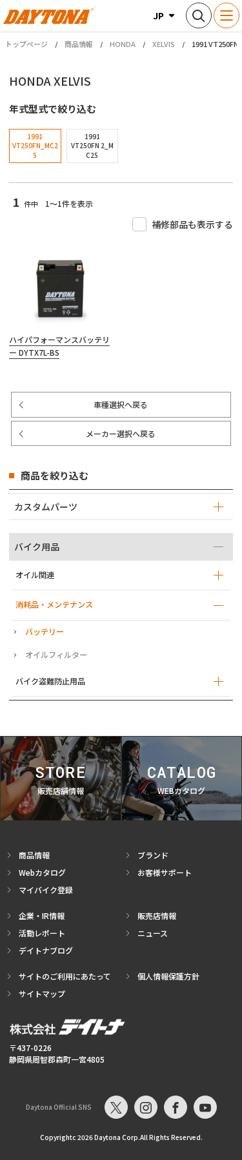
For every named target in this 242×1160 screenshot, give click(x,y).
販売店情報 (156, 915)
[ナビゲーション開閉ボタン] (226, 15)
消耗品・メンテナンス (54, 604)
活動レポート (42, 932)
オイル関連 (34, 575)
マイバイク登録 (46, 889)
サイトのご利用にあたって (65, 976)
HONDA (123, 44)
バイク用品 (36, 546)
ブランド (152, 854)
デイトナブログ (46, 950)
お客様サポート (164, 872)
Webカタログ (42, 872)
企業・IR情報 (42, 915)
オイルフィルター (56, 655)
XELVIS (163, 44)
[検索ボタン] (199, 15)
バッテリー (44, 631)
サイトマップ (42, 993)
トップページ (26, 44)
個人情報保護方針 (168, 976)
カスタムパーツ (45, 506)
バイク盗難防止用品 (50, 681)
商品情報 (79, 44)
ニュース (152, 932)
